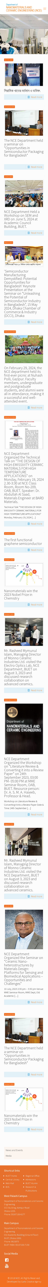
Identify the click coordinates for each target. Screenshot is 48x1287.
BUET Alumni (32, 1183)
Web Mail (10, 1183)
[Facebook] (7, 1259)
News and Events (14, 1150)
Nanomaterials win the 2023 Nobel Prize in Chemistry (21, 594)
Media (9, 1155)
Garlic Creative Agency (31, 1281)
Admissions (31, 1179)
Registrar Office (32, 1175)
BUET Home (11, 1175)
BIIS (7, 1187)
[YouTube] (7, 1265)
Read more (36, 97)
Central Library (12, 1179)
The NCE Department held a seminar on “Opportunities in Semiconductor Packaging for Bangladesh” (24, 148)
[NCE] (24, 7)
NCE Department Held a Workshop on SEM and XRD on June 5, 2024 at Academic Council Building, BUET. (22, 219)
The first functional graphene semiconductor (23, 541)
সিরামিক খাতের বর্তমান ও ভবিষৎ (22, 90)
